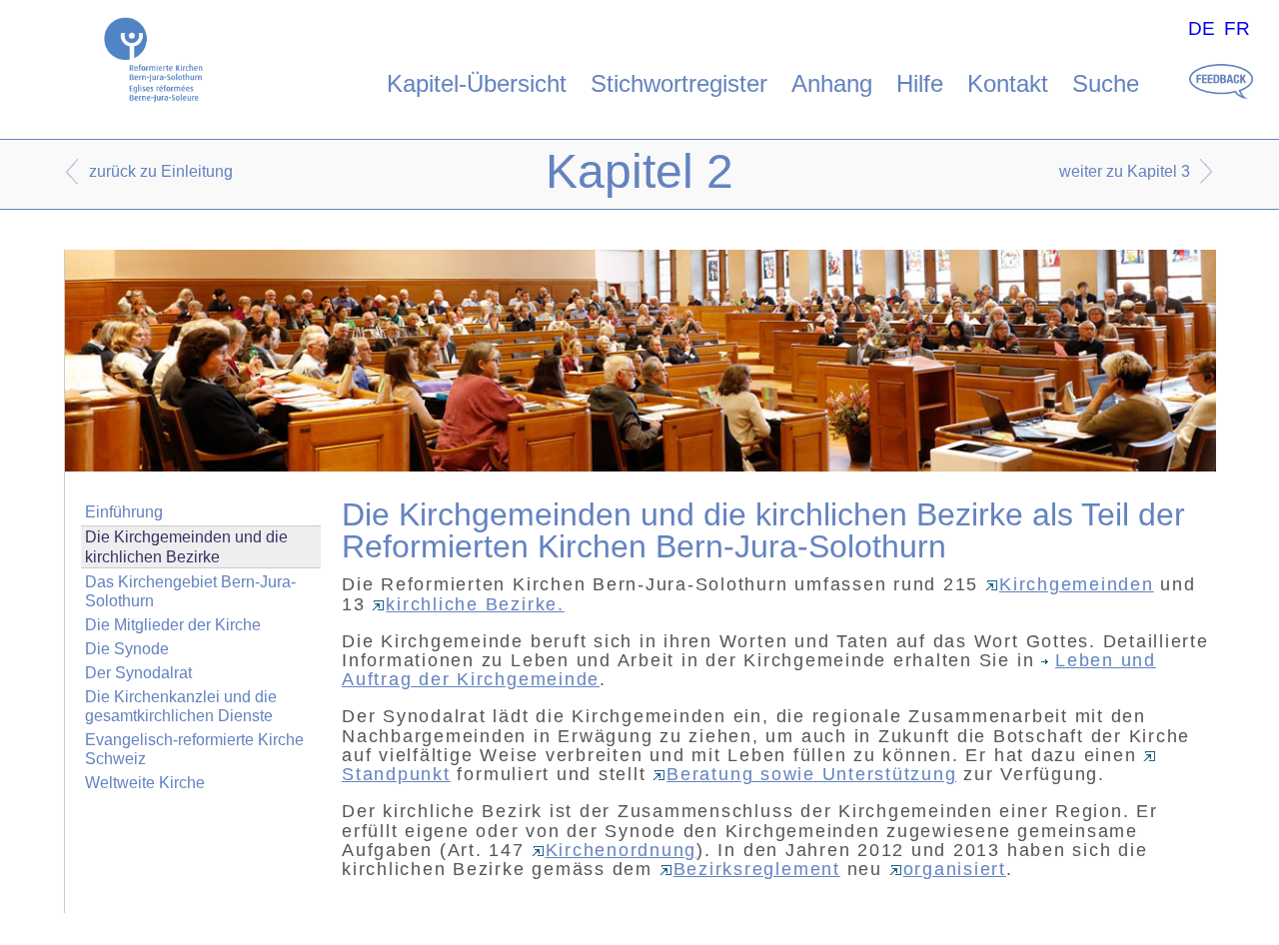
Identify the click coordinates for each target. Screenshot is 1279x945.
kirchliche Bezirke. (475, 604)
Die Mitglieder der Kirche (173, 624)
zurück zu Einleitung (161, 171)
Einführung (124, 511)
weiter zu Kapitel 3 (1124, 171)
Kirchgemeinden (1076, 584)
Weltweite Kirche (145, 782)
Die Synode (127, 648)
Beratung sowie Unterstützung (811, 774)
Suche (1105, 83)
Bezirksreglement (756, 869)
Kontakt (1007, 83)
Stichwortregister (679, 83)
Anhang (831, 83)
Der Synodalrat (138, 672)
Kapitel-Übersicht (477, 83)
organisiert (954, 869)
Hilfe (919, 83)
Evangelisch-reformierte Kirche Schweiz (194, 749)
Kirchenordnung (621, 850)
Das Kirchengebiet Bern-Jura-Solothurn (190, 591)
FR (1237, 28)
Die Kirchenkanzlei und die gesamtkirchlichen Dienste (181, 706)
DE (1201, 28)
